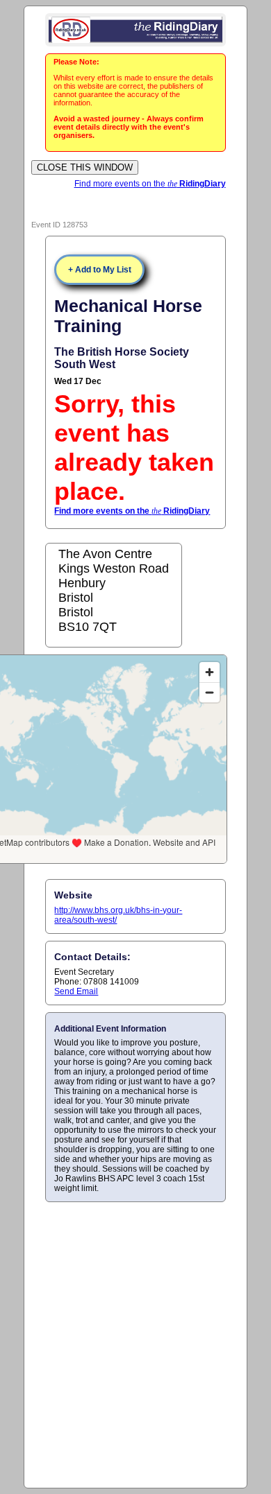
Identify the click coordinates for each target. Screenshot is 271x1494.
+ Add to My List (99, 270)
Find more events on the (150, 184)
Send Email (76, 991)
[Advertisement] (135, 1344)
